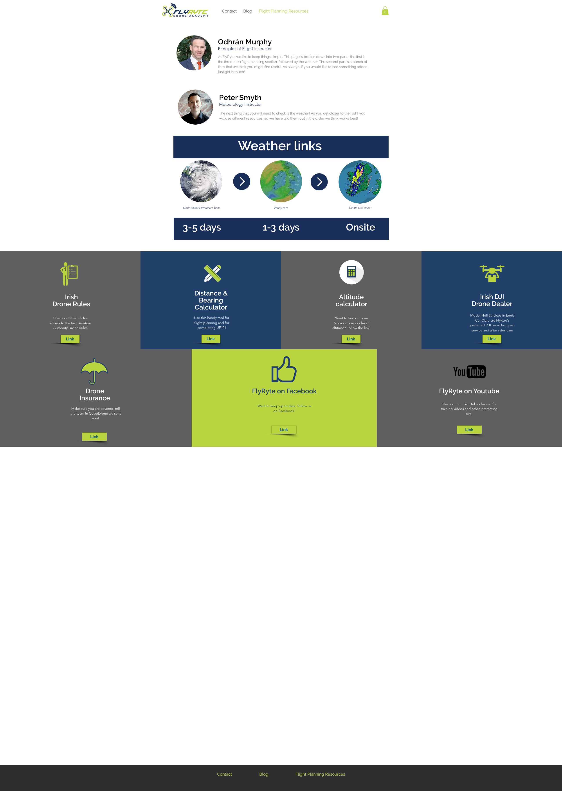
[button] (385, 10)
